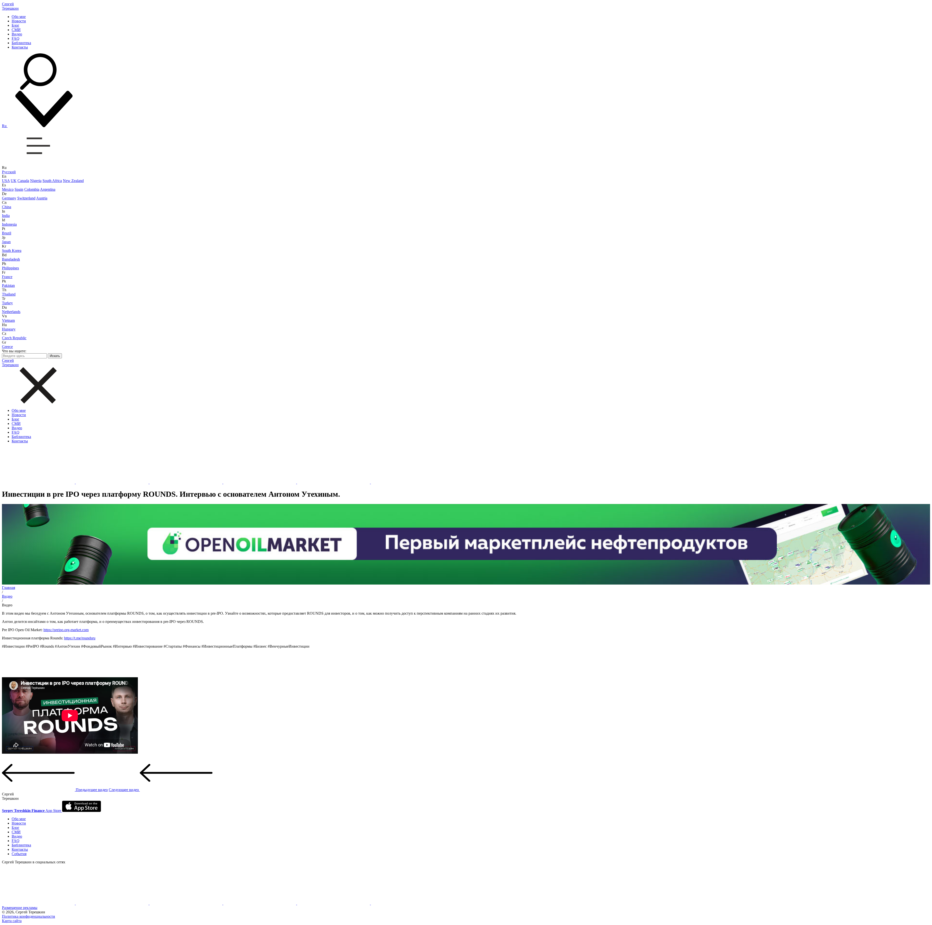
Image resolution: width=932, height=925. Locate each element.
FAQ (15, 38)
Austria (41, 198)
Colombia (31, 189)
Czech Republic (14, 338)
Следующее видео (124, 790)
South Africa (52, 181)
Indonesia (9, 224)
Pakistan (8, 285)
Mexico (8, 189)
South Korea (11, 250)
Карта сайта (12, 921)
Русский (9, 172)
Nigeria (36, 181)
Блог (15, 25)
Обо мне (19, 17)
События (19, 854)
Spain (19, 189)
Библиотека (21, 43)
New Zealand (73, 181)
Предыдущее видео (91, 790)
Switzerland (26, 198)
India (6, 216)
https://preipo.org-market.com (66, 630)
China (6, 207)
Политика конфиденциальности (28, 916)
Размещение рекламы (19, 908)
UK (14, 181)
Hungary (9, 329)
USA (6, 181)
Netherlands (11, 312)
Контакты (20, 47)
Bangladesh (11, 259)
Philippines (10, 268)
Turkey (7, 303)
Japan (6, 242)
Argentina (47, 189)
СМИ (16, 30)
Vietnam (8, 320)
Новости (19, 21)
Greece (7, 347)
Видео (17, 34)
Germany (9, 198)
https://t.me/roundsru (79, 638)
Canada (23, 181)
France (7, 277)
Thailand (9, 294)
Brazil (6, 233)
